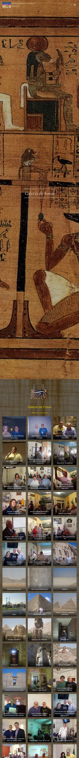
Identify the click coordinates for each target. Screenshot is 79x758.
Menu (75, 5)
